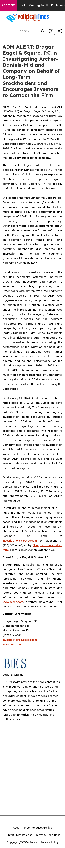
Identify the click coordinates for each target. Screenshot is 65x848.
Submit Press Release (18, 835)
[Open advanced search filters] (51, 31)
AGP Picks (9, 5)
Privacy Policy (49, 842)
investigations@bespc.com (20, 540)
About (17, 827)
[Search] (43, 31)
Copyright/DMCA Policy (22, 842)
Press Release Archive (38, 827)
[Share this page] (60, 31)
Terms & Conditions (48, 835)
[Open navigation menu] (6, 31)
